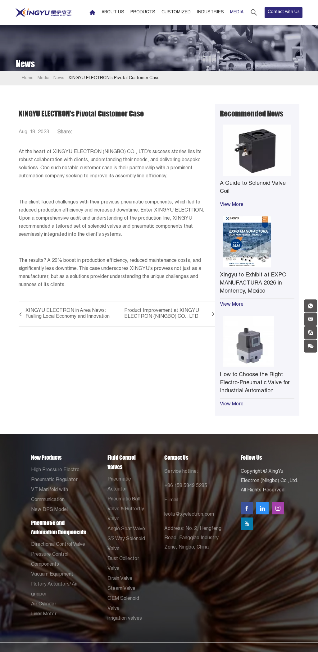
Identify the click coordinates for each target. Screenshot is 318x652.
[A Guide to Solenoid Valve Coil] (257, 150)
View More (231, 205)
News (58, 78)
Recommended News (251, 113)
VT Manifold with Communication (49, 495)
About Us (113, 12)
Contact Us (176, 457)
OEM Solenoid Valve (123, 603)
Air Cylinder (43, 604)
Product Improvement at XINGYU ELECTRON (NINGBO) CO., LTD (161, 313)
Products (142, 12)
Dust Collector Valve (123, 564)
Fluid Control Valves (121, 462)
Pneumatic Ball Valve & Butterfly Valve (125, 509)
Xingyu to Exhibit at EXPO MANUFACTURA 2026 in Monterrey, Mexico (253, 283)
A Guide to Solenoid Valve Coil (253, 187)
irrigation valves (124, 618)
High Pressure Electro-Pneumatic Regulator (56, 475)
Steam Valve (121, 588)
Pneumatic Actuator (119, 484)
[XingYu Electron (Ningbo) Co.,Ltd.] (43, 12)
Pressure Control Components (49, 559)
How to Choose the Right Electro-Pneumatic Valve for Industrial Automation (255, 383)
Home (28, 78)
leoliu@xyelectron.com (189, 514)
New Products (46, 457)
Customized (176, 12)
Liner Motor (44, 614)
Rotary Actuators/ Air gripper (54, 589)
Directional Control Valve (58, 544)
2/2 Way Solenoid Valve (126, 544)
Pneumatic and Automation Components (58, 527)
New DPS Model (49, 510)
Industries (210, 12)
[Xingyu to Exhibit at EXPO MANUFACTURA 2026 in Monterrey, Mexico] (257, 241)
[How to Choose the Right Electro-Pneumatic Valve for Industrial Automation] (257, 341)
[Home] (92, 12)
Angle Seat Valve (126, 529)
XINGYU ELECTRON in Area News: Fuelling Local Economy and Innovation (67, 313)
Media (236, 12)
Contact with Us (284, 12)
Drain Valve (119, 579)
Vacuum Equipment (52, 574)
